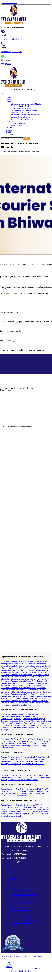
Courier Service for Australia (22, 918)
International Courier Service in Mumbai (26, 104)
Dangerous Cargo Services (20, 721)
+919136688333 (20, 854)
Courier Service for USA (29, 805)
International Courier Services (12, 662)
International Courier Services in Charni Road (18, 681)
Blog (12, 871)
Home (3, 152)
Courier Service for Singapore (23, 809)
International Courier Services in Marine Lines (28, 679)
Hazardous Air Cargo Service (34, 717)
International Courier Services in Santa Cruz (18, 694)
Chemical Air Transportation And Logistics (18, 723)
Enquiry (14, 880)
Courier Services (29, 775)
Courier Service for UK (10, 805)
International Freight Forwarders (28, 746)
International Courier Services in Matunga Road (23, 689)
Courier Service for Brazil (11, 816)
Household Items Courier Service (13, 766)
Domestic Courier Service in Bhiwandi (23, 780)
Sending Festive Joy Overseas (22, 119)
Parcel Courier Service (23, 777)
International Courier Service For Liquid (26, 115)
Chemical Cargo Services (41, 721)
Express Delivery (25, 791)
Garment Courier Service (10, 757)
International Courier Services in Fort (21, 664)
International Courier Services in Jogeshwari (23, 695)
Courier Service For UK (20, 912)
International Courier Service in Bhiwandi (29, 685)
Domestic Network (18, 123)
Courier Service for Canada (25, 807)
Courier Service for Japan (17, 814)
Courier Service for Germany (22, 923)
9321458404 (6, 64)
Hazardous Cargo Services (21, 108)
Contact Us (15, 882)
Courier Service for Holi (31, 789)
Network (14, 873)
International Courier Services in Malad (16, 701)
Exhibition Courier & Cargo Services (15, 759)
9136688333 (6, 52)
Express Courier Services (20, 113)
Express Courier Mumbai (18, 793)
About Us (14, 869)
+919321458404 (20, 858)
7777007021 (17, 52)
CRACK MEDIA (36, 956)
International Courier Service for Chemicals (17, 714)
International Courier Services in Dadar (24, 668)
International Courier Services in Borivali (34, 703)
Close (3, 958)
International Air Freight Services (13, 739)
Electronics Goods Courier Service (34, 757)
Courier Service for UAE (20, 914)
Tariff (13, 875)
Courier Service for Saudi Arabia (23, 920)
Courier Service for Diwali (11, 789)
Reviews (14, 878)
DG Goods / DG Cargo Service (35, 725)
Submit (26, 139)
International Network (19, 126)
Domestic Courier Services (21, 106)
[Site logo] (13, 23)
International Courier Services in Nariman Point (27, 672)
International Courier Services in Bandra (16, 675)
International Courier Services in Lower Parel (18, 688)
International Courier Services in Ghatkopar (23, 665)
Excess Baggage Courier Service (26, 761)
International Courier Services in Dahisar (16, 705)
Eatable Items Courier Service (33, 764)
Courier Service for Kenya (38, 814)
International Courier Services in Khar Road (33, 692)
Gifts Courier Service (36, 766)
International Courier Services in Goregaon (28, 698)
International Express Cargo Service (22, 743)
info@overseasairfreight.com (12, 39)
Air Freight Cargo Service (37, 739)
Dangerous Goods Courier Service (24, 110)
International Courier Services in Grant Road (24, 682)
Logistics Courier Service (20, 117)
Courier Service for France (19, 812)
